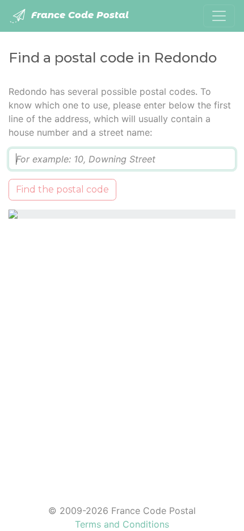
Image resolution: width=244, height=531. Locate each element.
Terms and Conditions (122, 524)
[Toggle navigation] (219, 16)
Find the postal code (62, 189)
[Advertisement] (122, 354)
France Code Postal (78, 15)
